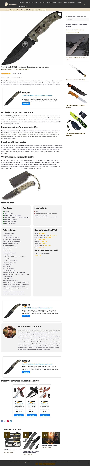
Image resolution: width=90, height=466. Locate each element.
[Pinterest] (8, 421)
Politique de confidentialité (49, 464)
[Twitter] (5, 421)
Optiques (79, 2)
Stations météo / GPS (31, 2)
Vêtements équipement (69, 2)
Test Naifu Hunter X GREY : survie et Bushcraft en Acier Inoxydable (31, 452)
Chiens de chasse (51, 2)
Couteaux (21, 2)
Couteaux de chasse (8, 452)
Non (40, 464)
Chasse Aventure (13, 4)
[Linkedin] (11, 421)
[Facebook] (2, 421)
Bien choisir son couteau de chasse (49, 445)
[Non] (88, 463)
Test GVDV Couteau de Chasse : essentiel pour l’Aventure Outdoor (12, 450)
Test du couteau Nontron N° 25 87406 (75, 79)
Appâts (59, 2)
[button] (84, 4)
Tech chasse (42, 2)
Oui (36, 464)
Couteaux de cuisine (24, 6)
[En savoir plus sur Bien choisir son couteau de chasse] (51, 438)
